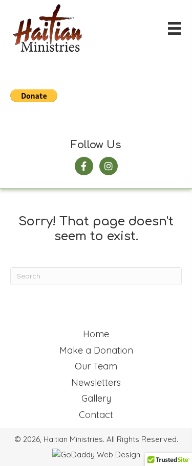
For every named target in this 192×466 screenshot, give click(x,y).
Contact (96, 415)
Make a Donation (96, 350)
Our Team (96, 366)
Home (96, 334)
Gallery (96, 398)
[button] (84, 166)
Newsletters (96, 382)
